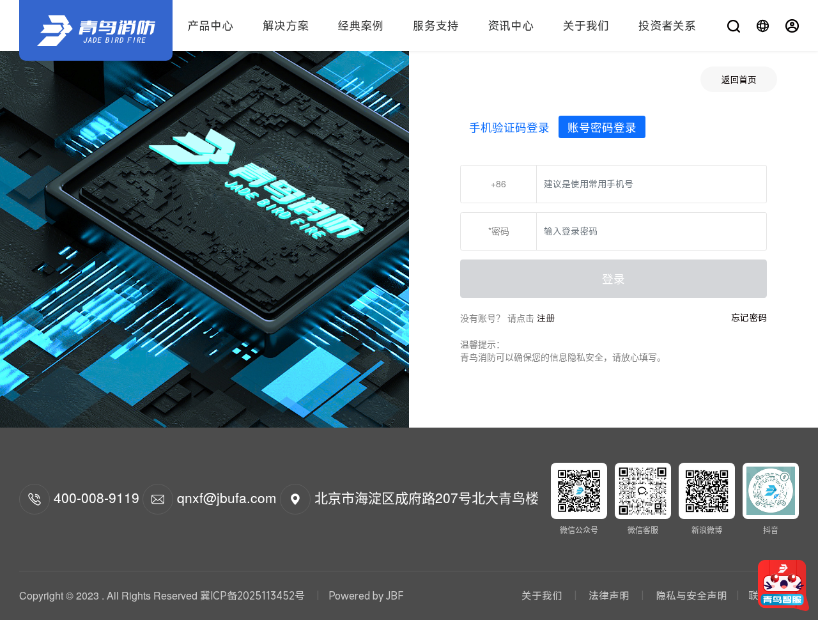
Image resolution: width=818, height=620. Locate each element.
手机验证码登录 (509, 127)
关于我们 (586, 25)
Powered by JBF (366, 596)
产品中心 (210, 25)
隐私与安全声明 (690, 596)
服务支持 (436, 25)
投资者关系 (667, 25)
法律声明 (609, 596)
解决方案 (286, 25)
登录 (613, 278)
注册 (546, 318)
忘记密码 (749, 317)
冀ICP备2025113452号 (252, 596)
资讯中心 (511, 25)
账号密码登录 (602, 127)
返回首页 (739, 80)
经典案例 (360, 25)
